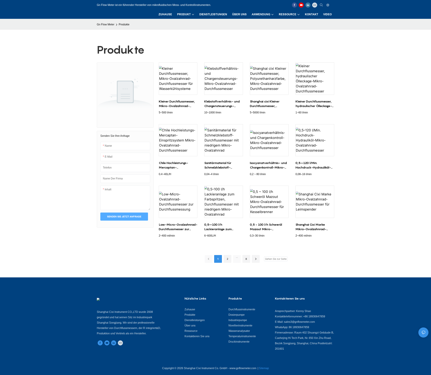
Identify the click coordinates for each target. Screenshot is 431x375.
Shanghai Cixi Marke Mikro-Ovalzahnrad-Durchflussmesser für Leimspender (310, 227)
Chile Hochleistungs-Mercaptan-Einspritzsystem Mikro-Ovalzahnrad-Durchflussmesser (175, 165)
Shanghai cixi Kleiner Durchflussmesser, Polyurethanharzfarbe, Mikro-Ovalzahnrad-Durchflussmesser (266, 104)
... (237, 256)
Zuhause (190, 309)
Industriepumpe (237, 320)
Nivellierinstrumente (240, 325)
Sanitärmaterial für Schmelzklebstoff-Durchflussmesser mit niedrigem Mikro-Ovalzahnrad (219, 165)
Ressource (191, 330)
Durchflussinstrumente (241, 309)
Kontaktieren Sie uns (197, 336)
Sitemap (264, 368)
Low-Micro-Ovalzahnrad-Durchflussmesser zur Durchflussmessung (178, 227)
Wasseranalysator (239, 330)
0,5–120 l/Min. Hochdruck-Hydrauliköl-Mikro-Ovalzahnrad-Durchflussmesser (313, 165)
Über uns (190, 325)
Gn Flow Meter (105, 24)
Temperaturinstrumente (242, 336)
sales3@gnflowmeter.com (299, 321)
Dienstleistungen (195, 320)
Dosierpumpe (236, 314)
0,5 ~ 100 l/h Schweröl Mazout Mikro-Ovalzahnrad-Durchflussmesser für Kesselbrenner (266, 227)
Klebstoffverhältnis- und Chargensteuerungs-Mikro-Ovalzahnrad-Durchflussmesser (222, 104)
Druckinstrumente (239, 341)
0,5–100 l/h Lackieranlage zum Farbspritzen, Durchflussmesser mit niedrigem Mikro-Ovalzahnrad (219, 227)
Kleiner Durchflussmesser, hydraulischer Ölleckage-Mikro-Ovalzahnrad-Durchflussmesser (313, 104)
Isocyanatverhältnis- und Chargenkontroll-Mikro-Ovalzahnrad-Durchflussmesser (268, 165)
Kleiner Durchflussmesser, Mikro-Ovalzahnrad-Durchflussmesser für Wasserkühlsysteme (177, 104)
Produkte (124, 24)
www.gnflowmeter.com (243, 368)
